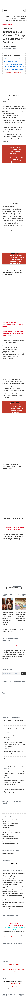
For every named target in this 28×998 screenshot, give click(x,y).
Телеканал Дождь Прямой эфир (11, 819)
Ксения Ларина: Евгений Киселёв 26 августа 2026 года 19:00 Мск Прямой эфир (14, 773)
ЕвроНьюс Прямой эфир (9, 836)
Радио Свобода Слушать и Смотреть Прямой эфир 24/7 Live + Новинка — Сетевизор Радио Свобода (12, 882)
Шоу (14, 16)
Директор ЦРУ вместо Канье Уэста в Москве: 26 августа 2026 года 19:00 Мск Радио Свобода (14, 782)
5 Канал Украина (6, 827)
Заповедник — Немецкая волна (11, 832)
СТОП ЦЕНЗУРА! (6, 829)
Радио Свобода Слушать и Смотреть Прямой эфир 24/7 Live (13, 333)
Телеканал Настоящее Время (10, 823)
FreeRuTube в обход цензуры (14, 645)
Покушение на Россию (8, 841)
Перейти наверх (21, 995)
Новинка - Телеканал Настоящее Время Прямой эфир (12, 324)
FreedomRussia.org (10, 46)
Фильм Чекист (6, 834)
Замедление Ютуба (7, 830)
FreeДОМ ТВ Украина (8, 825)
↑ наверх (10, 326)
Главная (8, 16)
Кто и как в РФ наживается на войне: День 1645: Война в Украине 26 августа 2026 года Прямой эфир (14, 791)
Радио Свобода (21, 16)
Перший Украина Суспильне (10, 838)
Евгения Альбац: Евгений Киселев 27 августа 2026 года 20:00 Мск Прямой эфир (14, 728)
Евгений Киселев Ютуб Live (10, 843)
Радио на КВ (5, 821)
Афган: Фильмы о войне (9, 840)
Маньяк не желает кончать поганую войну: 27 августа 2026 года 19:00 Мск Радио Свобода (14, 744)
